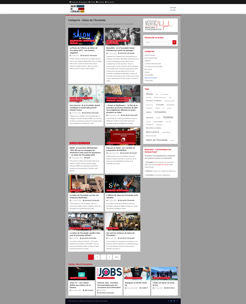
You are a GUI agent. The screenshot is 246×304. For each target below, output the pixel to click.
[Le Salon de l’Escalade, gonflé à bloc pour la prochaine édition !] (86, 221)
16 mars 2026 (112, 53)
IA (163, 108)
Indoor (149, 112)
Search (174, 42)
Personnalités (111, 100)
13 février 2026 (76, 113)
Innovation (160, 112)
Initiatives (110, 40)
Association (148, 97)
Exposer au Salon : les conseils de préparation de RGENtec (120, 149)
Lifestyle (158, 117)
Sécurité (172, 140)
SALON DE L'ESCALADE (89, 55)
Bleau (170, 97)
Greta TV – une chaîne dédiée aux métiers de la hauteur (80, 285)
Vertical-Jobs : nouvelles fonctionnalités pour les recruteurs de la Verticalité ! (109, 285)
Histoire (158, 108)
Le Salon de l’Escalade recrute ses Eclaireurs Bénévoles (84, 196)
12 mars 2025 (112, 238)
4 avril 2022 (102, 290)
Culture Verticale (112, 98)
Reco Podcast (166, 132)
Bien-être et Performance (160, 97)
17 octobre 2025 (76, 200)
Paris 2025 (168, 121)
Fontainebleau (149, 108)
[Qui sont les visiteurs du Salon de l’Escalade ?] (122, 221)
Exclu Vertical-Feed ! (76, 40)
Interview (149, 118)
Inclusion (169, 108)
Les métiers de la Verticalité (153, 66)
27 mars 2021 (158, 288)
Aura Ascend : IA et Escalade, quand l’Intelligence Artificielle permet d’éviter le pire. (85, 107)
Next (116, 257)
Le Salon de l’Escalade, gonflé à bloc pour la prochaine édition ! (85, 234)
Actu (157, 94)
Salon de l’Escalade (156, 139)
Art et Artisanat (164, 94)
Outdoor (147, 72)
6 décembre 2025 (113, 153)
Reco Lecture (152, 132)
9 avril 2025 (74, 238)
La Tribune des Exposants (121, 40)
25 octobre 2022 (76, 290)
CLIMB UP (144, 288)
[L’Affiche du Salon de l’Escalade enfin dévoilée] (122, 184)
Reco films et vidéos (153, 128)
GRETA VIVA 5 (89, 290)
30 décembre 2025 (114, 115)
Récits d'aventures (151, 136)
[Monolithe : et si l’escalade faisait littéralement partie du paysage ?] (122, 36)
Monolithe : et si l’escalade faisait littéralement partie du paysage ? (120, 49)
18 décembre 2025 (77, 158)
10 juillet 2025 (112, 200)
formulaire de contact (162, 164)
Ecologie (160, 105)
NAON (88, 158)
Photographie (159, 124)
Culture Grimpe (149, 105)
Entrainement (170, 105)
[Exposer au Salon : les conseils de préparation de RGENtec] (122, 136)
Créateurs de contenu (170, 101)
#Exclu (149, 94)
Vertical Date (74, 43)
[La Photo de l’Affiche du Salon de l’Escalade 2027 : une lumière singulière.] (86, 36)
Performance (149, 124)
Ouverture (148, 121)
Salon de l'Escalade (89, 40)
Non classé (73, 143)
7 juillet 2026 (75, 55)
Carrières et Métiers (154, 101)
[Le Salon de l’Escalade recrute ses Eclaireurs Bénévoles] (86, 184)
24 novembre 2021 (132, 288)
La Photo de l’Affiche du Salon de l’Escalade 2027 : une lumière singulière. (83, 50)
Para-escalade (158, 122)
